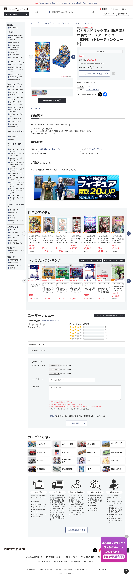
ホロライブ (13, 52)
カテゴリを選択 (11, 14)
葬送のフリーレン (15, 74)
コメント (35, 386)
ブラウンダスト (14, 55)
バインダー (13, 218)
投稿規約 (53, 416)
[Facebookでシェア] (105, 94)
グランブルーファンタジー (16, 71)
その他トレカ (14, 127)
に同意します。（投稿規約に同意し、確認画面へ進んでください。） (78, 416)
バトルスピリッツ (15, 121)
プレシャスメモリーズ (16, 92)
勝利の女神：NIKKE (16, 35)
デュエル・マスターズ (16, 65)
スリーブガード (14, 195)
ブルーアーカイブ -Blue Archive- (15, 48)
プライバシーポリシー (45, 569)
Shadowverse (14, 42)
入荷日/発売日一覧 (15, 260)
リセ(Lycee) (13, 124)
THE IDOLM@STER (16, 77)
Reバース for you (15, 95)
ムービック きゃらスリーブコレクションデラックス (17, 191)
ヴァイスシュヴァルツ (16, 89)
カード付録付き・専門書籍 (16, 251)
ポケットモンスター (16, 45)
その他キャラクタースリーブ (16, 199)
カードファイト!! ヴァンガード (16, 39)
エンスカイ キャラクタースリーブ (17, 174)
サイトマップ (101, 569)
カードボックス (14, 212)
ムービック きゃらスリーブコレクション (17, 179)
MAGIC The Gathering (17, 62)
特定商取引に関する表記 (64, 569)
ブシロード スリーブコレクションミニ (17, 155)
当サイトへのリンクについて (84, 569)
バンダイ (89, 86)
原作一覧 (12, 268)
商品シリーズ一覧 (15, 265)
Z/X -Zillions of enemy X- (15, 111)
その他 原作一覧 (15, 80)
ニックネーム (37, 379)
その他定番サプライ (16, 243)
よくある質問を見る (75, 530)
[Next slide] (73, 57)
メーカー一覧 (14, 263)
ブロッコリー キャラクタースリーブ (17, 159)
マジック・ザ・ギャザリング (16, 115)
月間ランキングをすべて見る (113, 260)
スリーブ (12, 230)
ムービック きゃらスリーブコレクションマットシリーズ (17, 184)
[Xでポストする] (100, 94)
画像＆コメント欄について (50, 321)
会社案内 (30, 569)
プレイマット (14, 215)
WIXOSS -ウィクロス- (16, 107)
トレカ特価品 (14, 28)
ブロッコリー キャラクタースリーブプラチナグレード (17, 164)
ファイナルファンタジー (16, 58)
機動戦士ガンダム (15, 67)
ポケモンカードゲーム (16, 102)
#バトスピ (34, 108)
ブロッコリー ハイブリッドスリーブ (17, 170)
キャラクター (14, 137)
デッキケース (14, 210)
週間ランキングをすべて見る (90, 260)
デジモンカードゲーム (16, 119)
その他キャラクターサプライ (16, 221)
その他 (12, 139)
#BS (40, 108)
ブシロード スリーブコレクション (17, 150)
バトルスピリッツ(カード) (50, 149)
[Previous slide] (31, 57)
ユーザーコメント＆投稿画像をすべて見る (109, 315)
